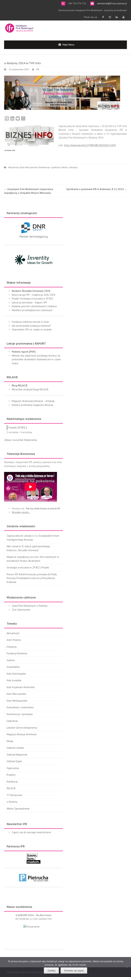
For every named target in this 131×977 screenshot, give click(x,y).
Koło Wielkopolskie (17, 700)
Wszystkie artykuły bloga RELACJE (30, 389)
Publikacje (12, 781)
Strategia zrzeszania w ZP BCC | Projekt (28, 567)
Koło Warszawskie (29, 167)
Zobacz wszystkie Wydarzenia (20, 440)
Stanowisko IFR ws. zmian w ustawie (32, 329)
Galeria (10, 660)
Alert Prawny (14, 639)
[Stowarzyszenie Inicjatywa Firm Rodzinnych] (19, 27)
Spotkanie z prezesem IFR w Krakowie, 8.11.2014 (96, 189)
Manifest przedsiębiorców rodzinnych (32, 310)
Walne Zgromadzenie (18, 808)
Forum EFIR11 (17, 427)
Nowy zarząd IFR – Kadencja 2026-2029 (33, 294)
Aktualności (13, 167)
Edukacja (12, 646)
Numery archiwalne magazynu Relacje (32, 405)
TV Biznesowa (14, 795)
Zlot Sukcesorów (21, 609)
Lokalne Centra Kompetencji (22, 727)
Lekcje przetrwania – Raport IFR (29, 302)
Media (64, 167)
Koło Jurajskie (14, 680)
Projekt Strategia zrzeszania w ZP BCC (32, 298)
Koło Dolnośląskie (16, 673)
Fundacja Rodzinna (17, 653)
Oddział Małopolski (17, 754)
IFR (37, 69)
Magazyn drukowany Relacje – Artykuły (33, 401)
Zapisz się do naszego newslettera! (31, 832)
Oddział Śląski (14, 761)
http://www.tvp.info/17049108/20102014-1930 (90, 145)
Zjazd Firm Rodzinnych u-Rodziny (29, 605)
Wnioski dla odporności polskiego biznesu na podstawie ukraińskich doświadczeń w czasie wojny (36, 359)
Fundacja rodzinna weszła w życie (30, 321)
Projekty (11, 774)
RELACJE (11, 788)
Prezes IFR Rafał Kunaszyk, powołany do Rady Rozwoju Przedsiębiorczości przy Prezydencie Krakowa (32, 578)
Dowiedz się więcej (74, 970)
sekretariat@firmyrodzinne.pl (111, 3)
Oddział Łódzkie (15, 747)
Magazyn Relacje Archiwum (22, 734)
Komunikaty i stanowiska (20, 707)
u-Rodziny (73, 167)
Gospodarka (13, 666)
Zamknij (51, 970)
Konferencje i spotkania (49, 167)
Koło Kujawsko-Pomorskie (21, 687)
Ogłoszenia (13, 768)
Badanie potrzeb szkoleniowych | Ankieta (34, 306)
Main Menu (68, 44)
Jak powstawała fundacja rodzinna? (31, 325)
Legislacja (12, 720)
